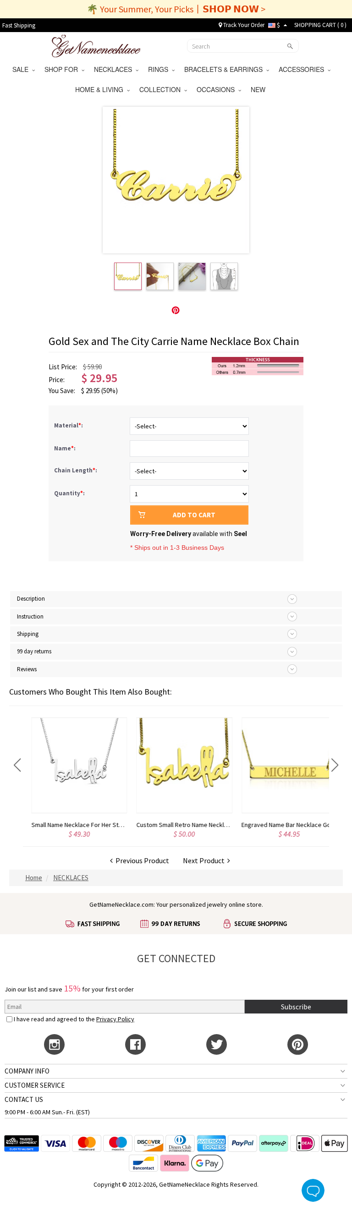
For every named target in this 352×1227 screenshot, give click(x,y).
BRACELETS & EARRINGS (225, 69)
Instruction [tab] (30, 616)
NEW (259, 89)
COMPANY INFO (27, 1071)
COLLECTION (161, 89)
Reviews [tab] (27, 669)
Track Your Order (243, 25)
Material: (69, 425)
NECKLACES (115, 69)
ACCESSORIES (303, 69)
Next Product (205, 860)
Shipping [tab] (27, 634)
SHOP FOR (63, 69)
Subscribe (296, 1006)
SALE (22, 69)
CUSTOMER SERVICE (35, 1085)
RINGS (160, 69)
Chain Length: (76, 470)
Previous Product (141, 860)
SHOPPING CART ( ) (320, 25)
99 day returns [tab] (34, 651)
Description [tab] (31, 599)
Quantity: (69, 493)
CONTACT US (24, 1099)
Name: (65, 448)
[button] (17, 765)
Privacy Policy (115, 1019)
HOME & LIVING (101, 89)
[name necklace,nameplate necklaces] (96, 45)
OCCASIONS (217, 89)
